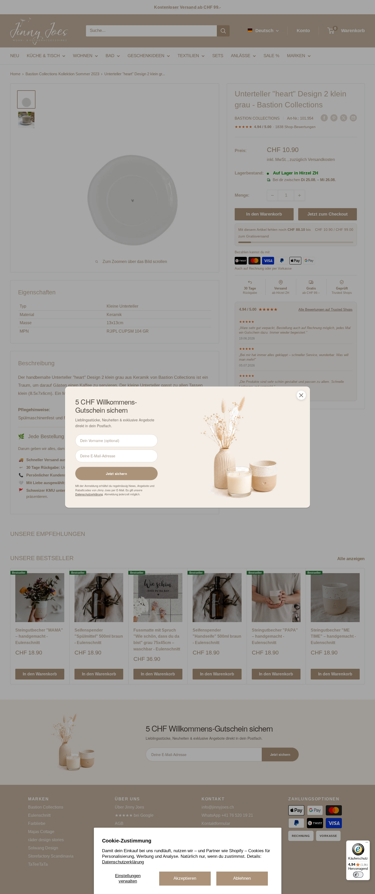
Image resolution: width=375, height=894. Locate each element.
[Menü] (367, 843)
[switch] (358, 875)
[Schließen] (301, 395)
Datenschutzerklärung (123, 862)
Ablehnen (242, 878)
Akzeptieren (184, 878)
